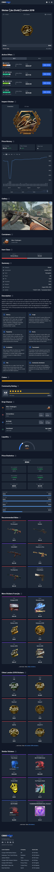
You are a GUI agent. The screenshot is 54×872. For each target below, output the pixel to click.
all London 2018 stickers (31, 745)
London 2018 (47, 270)
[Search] (49, 2)
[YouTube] (11, 842)
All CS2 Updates (36, 867)
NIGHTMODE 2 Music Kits (7, 865)
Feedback (23, 855)
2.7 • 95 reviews (6, 67)
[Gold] (27, 381)
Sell (39, 58)
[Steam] (13, 842)
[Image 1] (26, 228)
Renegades (48, 273)
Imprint (22, 867)
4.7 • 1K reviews (6, 76)
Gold (50, 278)
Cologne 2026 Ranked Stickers (9, 852)
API (21, 852)
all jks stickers (32, 666)
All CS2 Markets (35, 865)
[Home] (6, 2)
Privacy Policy (24, 862)
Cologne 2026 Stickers (7, 862)
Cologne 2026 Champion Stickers (9, 860)
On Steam (48, 14)
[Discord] (3, 842)
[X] (6, 842)
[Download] (4, 228)
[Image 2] (28, 228)
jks (50, 276)
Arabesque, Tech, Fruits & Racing (9, 855)
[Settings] (47, 2)
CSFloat (7, 90)
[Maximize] (50, 110)
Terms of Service (25, 860)
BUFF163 (7, 63)
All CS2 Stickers (35, 855)
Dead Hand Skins (6, 867)
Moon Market (8, 81)
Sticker (49, 267)
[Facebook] (8, 842)
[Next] (50, 216)
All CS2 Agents (35, 862)
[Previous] (4, 216)
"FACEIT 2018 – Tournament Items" (42, 290)
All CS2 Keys (35, 860)
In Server (27, 14)
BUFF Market (8, 72)
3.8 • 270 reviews (7, 85)
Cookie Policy (24, 865)
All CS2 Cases (35, 857)
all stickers (31, 824)
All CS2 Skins (35, 852)
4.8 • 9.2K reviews (7, 94)
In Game (6, 14)
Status (22, 857)
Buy (14, 58)
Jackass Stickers (5, 857)
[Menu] (52, 2)
